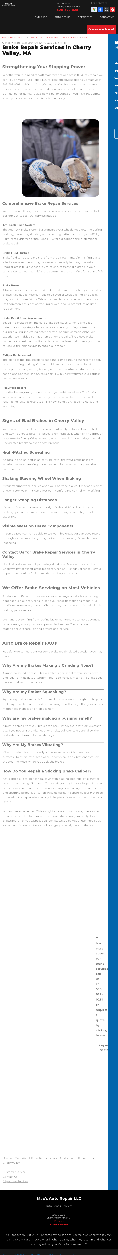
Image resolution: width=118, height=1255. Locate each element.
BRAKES (85, 37)
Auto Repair (63, 17)
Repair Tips (85, 17)
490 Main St (29, 43)
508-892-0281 (68, 10)
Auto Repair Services (59, 1206)
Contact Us (107, 17)
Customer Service (14, 1172)
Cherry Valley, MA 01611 (51, 43)
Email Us (59, 1221)
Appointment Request (101, 29)
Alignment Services (15, 1181)
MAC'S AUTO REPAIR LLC (14, 37)
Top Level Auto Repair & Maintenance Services (54, 37)
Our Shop (41, 17)
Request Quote (104, 1047)
